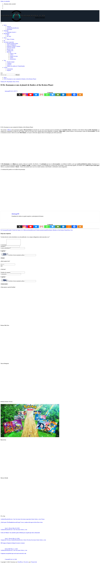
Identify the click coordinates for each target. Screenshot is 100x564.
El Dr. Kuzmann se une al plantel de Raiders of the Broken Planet (20, 79)
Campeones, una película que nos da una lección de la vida (13, 553)
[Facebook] (74, 94)
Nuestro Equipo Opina (12, 43)
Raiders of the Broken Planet (60, 230)
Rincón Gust (10, 49)
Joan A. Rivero (8, 528)
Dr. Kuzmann (4, 230)
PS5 (8, 35)
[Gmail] (41, 94)
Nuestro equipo (10, 62)
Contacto (9, 64)
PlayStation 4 (50, 230)
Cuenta (5, 67)
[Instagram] (25, 94)
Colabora (9, 63)
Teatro (11, 57)
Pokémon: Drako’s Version (13, 46)
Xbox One (70, 230)
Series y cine (13, 53)
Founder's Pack (11, 230)
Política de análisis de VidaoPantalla (16, 66)
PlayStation (6, 33)
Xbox (5, 38)
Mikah (9, 129)
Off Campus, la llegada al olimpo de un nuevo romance (13, 543)
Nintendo (6, 30)
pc (41, 230)
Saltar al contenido (5, 1)
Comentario (3, 245)
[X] (19, 94)
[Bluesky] (36, 94)
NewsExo (26, 562)
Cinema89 (7, 559)
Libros (11, 54)
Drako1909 (7, 549)
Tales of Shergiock (11, 45)
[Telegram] (52, 94)
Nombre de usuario (5, 272)
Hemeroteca (13, 59)
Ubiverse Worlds (11, 47)
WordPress (20, 562)
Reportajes (9, 29)
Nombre (3, 246)
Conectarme (10, 69)
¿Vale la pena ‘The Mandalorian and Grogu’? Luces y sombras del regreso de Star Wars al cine (22, 522)
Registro (9, 70)
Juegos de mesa (14, 56)
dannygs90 (7, 91)
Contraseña (3, 274)
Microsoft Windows (36, 230)
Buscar (17, 74)
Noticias (9, 26)
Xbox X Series (10, 39)
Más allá (9, 52)
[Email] (58, 94)
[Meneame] (69, 94)
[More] (80, 94)
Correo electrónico (5, 248)
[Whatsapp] (47, 94)
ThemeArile (34, 562)
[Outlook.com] (63, 94)
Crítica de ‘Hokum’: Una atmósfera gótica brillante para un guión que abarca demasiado (20, 532)
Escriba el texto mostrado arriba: (16, 255)
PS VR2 (9, 36)
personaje (44, 230)
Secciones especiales (9, 42)
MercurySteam (27, 230)
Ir (1, 266)
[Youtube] (30, 94)
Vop (5, 60)
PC (4, 40)
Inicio (5, 25)
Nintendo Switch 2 (11, 32)
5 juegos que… (10, 50)
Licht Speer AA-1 (19, 230)
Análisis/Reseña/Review (13, 28)
